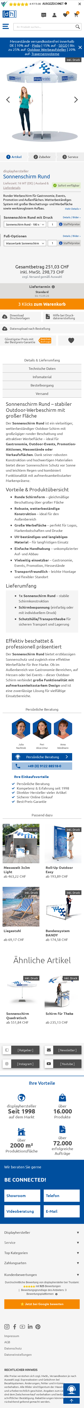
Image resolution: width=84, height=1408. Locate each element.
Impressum (11, 1336)
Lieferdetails (11, 188)
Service (71, 157)
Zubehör (43, 157)
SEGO (63, 45)
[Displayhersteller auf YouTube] (22, 1326)
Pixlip (36, 45)
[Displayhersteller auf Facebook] (14, 1326)
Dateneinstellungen (18, 1354)
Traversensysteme (45, 53)
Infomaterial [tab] (42, 377)
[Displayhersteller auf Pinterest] (37, 1326)
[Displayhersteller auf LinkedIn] (30, 1326)
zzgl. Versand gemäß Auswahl (42, 276)
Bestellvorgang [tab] (42, 385)
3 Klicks (42, 304)
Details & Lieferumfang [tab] (42, 360)
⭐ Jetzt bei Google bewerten (42, 1304)
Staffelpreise (71, 224)
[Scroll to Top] (71, 1401)
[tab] (42, 221)
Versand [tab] (42, 393)
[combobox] (47, 26)
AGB (7, 1342)
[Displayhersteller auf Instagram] (6, 1326)
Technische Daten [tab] (42, 368)
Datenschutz (13, 1348)
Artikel (15, 157)
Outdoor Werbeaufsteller (46, 49)
